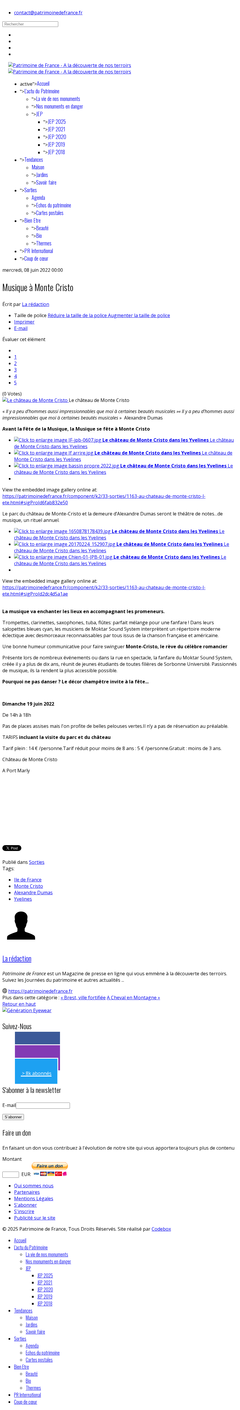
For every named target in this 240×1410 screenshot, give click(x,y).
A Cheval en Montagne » (133, 997)
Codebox (161, 1229)
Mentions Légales (33, 1198)
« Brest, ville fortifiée (83, 997)
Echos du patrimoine (53, 205)
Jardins (42, 174)
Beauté (42, 228)
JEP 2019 (56, 144)
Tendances (33, 159)
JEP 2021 (56, 129)
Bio (39, 235)
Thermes (44, 243)
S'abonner (25, 1205)
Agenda (38, 197)
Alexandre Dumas (33, 892)
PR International (38, 251)
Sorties (30, 190)
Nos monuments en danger (59, 106)
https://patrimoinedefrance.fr (40, 991)
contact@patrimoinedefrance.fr (48, 12)
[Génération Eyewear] (27, 1010)
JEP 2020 (57, 136)
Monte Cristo (28, 886)
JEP (39, 114)
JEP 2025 (57, 121)
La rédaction (35, 304)
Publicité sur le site (34, 1218)
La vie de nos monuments (58, 98)
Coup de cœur (36, 258)
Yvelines (23, 899)
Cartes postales (50, 212)
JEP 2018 (56, 152)
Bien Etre (32, 220)
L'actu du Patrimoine (41, 91)
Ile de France (28, 879)
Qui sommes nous (34, 1185)
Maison (38, 167)
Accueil (43, 83)
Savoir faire (46, 182)
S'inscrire (24, 1211)
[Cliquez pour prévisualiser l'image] (35, 400)
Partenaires (27, 1192)
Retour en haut (19, 1004)
